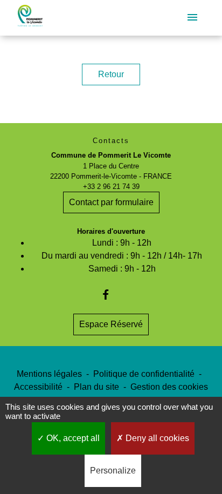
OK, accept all (72, 438)
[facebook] (111, 294)
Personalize (113, 470)
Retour (111, 74)
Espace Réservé (111, 324)
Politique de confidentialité (144, 373)
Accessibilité (38, 386)
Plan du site (96, 386)
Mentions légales (49, 373)
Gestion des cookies (169, 386)
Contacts (111, 141)
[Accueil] (30, 18)
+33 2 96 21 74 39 (111, 186)
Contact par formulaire (111, 202)
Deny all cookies (156, 438)
